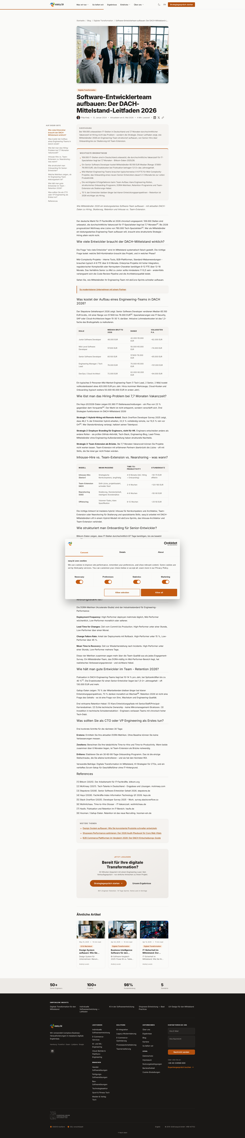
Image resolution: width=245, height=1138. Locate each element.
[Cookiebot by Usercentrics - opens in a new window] (166, 544)
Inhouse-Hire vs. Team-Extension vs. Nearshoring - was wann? (59, 159)
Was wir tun (81, 5)
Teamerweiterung (123, 1049)
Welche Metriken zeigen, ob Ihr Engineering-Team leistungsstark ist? (59, 176)
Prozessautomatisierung (126, 1045)
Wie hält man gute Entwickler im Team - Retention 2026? (56, 185)
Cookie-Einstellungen (151, 1072)
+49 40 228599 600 (176, 1063)
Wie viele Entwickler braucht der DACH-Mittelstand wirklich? (57, 132)
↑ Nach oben (122, 1133)
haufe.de (130, 808)
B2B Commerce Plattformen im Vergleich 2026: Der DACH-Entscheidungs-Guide (122, 838)
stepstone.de (144, 790)
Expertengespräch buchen (179, 1067)
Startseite (81, 20)
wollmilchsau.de (138, 804)
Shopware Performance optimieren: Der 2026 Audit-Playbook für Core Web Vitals (122, 833)
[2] (142, 228)
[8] (138, 693)
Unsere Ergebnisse (141, 883)
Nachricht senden (181, 1052)
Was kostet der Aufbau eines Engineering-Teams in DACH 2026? (59, 141)
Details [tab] (122, 552)
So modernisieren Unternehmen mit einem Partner (102, 289)
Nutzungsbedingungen (152, 1064)
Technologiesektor (100, 1088)
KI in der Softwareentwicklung (121, 1007)
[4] (103, 407)
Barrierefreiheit (149, 1068)
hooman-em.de (144, 813)
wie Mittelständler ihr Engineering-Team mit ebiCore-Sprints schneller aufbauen (125, 280)
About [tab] (161, 552)
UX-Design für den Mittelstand (181, 1007)
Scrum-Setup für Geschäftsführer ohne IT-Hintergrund (112, 767)
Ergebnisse (112, 5)
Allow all (159, 592)
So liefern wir (98, 5)
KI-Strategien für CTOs (145, 764)
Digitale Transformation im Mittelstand (115, 764)
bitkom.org (134, 782)
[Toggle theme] (159, 4)
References (53, 201)
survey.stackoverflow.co (146, 799)
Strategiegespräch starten (181, 4)
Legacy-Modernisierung (126, 1033)
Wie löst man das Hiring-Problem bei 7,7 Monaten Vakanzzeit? (58, 150)
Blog (89, 20)
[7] (83, 680)
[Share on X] (158, 117)
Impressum (147, 1060)
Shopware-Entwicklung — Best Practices (152, 1008)
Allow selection (122, 592)
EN (164, 4)
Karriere (146, 1042)
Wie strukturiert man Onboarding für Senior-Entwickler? (57, 168)
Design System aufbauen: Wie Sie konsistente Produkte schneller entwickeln (120, 828)
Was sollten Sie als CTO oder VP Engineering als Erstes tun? (58, 194)
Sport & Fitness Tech (100, 1092)
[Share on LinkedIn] (154, 117)
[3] (131, 314)
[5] (80, 424)
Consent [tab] (84, 552)
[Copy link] (163, 117)
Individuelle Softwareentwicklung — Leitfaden (90, 1009)
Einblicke (124, 5)
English (157, 1127)
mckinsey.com (158, 786)
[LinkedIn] (52, 1051)
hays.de (147, 795)
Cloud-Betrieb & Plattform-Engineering (99, 1054)
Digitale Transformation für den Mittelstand (63, 1008)
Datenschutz (148, 1056)
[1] (157, 224)
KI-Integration (122, 1029)
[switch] (108, 582)
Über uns (138, 5)
